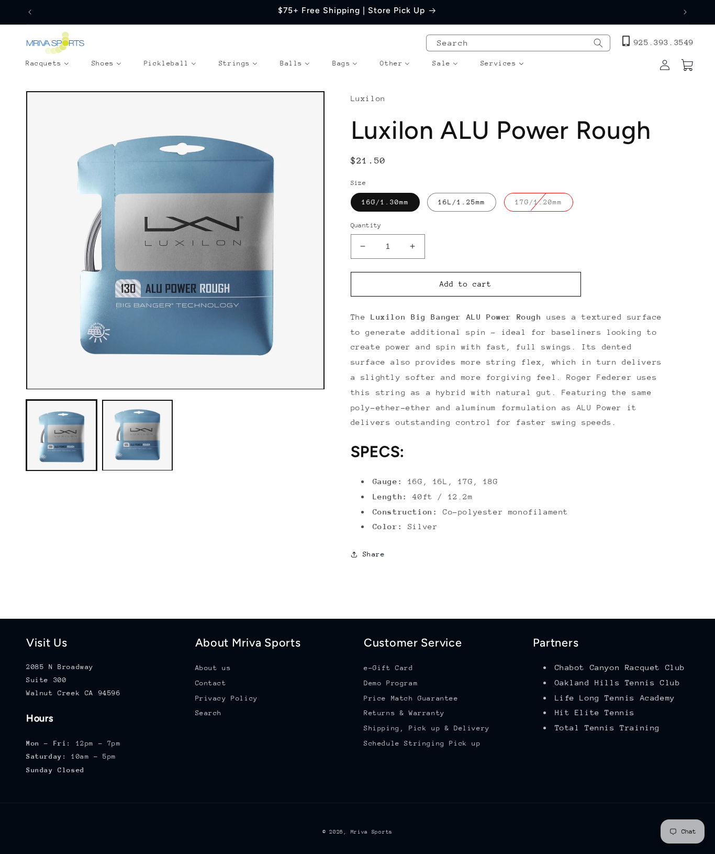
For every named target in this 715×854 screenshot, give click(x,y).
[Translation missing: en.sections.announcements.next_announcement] (685, 12)
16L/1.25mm (461, 202)
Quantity (366, 225)
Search (208, 713)
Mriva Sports (372, 832)
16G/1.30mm (385, 202)
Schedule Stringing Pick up (422, 743)
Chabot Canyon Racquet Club (620, 667)
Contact (211, 683)
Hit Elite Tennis (595, 712)
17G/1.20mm (544, 205)
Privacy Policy (226, 698)
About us (213, 668)
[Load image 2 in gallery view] (137, 435)
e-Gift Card (389, 668)
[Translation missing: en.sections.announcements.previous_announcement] (29, 12)
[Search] (598, 43)
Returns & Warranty (404, 713)
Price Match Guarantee (411, 698)
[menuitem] (47, 63)
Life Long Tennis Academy (615, 697)
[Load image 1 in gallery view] (61, 435)
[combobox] (518, 43)
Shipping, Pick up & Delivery (427, 728)
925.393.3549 (664, 42)
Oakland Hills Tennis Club (617, 682)
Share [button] (374, 554)
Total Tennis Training (608, 727)
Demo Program (391, 683)
